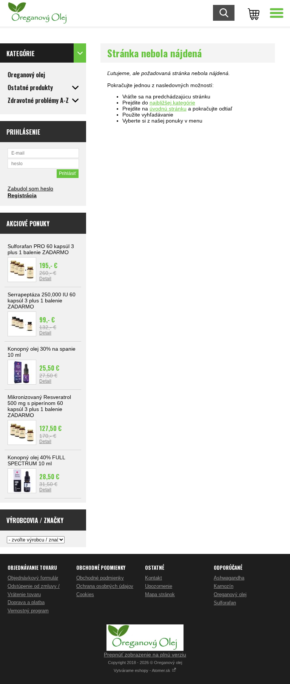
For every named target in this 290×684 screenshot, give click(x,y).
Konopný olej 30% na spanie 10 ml (42, 352)
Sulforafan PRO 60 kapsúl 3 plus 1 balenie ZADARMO (41, 249)
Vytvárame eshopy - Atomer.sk (142, 670)
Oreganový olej (230, 594)
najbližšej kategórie (172, 103)
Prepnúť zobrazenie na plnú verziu (145, 655)
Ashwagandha (229, 578)
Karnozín (223, 586)
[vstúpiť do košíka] (252, 13)
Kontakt (153, 578)
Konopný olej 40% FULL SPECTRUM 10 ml (36, 460)
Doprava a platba (26, 602)
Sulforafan (225, 603)
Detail (45, 278)
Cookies (85, 594)
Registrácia (22, 195)
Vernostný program (28, 610)
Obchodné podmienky (100, 578)
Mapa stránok (160, 594)
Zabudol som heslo (30, 189)
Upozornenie (158, 586)
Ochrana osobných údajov (104, 586)
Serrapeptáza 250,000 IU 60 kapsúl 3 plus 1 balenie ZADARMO (42, 300)
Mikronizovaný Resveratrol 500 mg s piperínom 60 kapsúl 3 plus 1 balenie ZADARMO (39, 406)
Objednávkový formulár (33, 578)
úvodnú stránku (168, 109)
